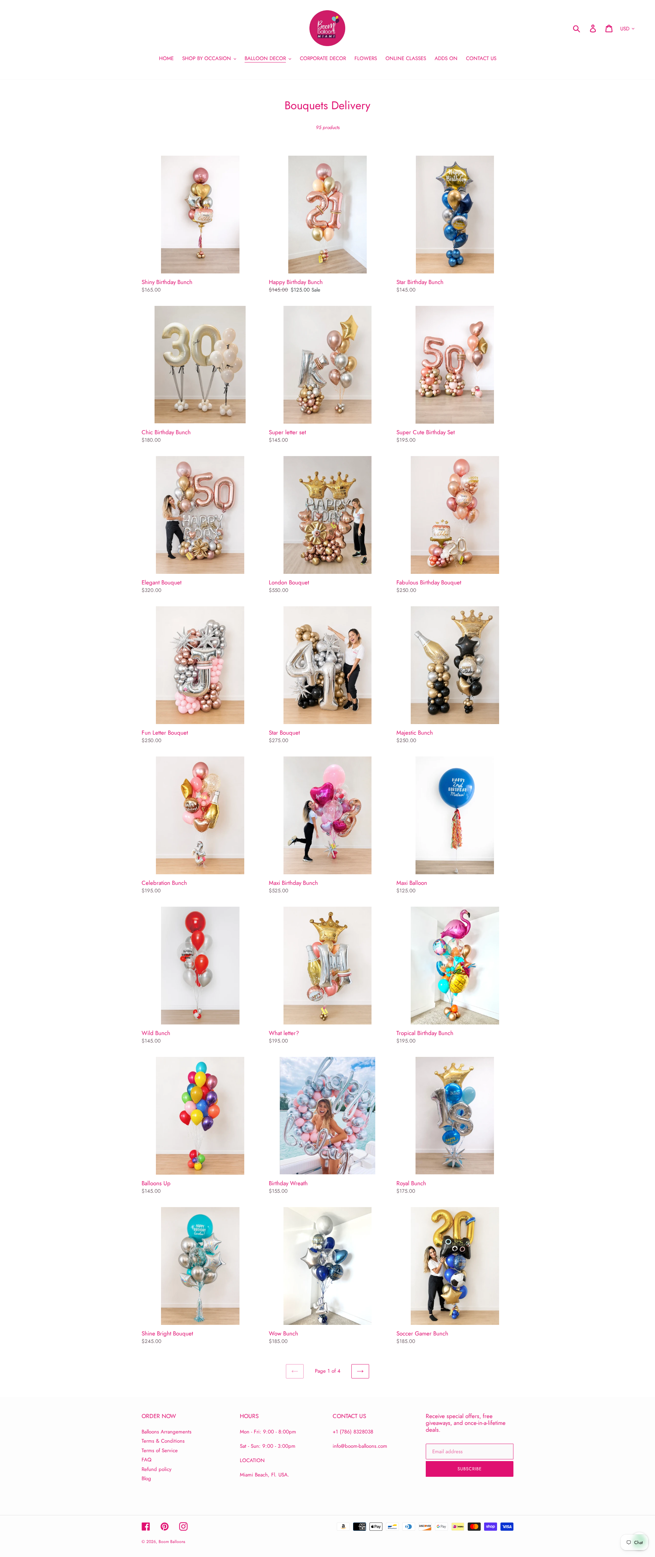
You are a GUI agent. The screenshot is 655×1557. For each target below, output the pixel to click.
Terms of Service (160, 1450)
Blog (146, 1478)
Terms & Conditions (163, 1441)
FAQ (146, 1459)
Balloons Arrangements (166, 1431)
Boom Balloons (172, 1542)
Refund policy (157, 1469)
